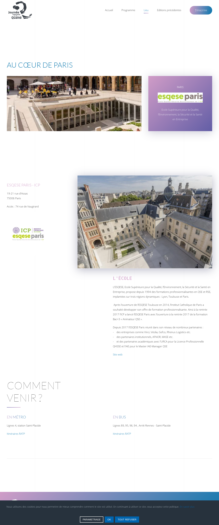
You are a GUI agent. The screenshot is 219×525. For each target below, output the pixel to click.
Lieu (146, 10)
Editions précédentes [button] (169, 10)
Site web (118, 354)
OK (109, 519)
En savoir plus (187, 506)
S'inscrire (201, 10)
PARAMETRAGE (92, 519)
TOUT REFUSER (127, 519)
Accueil (109, 10)
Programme (128, 10)
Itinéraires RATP (16, 433)
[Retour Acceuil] (20, 10)
